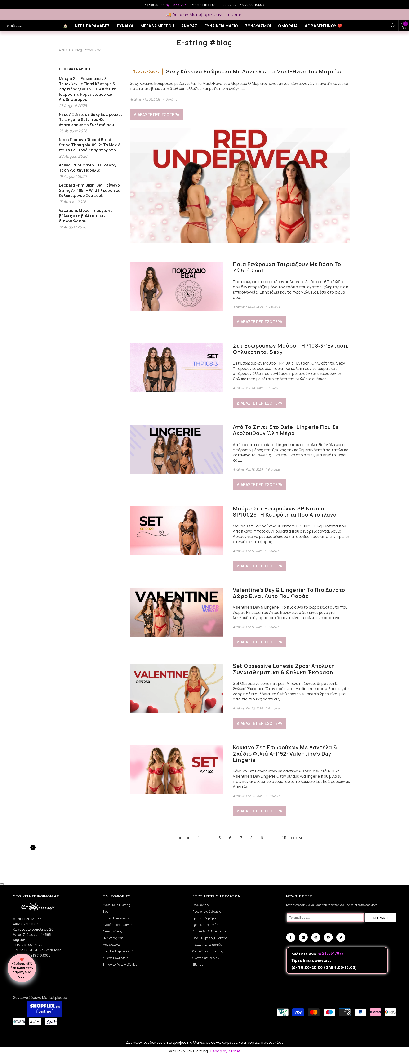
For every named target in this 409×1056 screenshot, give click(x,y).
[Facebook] (290, 937)
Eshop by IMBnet (225, 1051)
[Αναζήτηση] (393, 26)
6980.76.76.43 (32, 950)
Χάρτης (19, 939)
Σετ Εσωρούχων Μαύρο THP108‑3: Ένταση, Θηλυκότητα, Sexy (291, 349)
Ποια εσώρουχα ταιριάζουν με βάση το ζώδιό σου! (287, 267)
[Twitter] (340, 937)
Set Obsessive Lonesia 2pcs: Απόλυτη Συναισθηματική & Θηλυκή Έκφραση (284, 669)
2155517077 (179, 5)
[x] (47, 887)
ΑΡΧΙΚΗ (64, 50)
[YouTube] (328, 937)
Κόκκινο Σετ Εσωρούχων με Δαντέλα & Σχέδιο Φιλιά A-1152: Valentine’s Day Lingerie (285, 753)
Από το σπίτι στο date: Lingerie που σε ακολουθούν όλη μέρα (286, 430)
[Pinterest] (315, 937)
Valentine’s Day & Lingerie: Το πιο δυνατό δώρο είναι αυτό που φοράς (289, 593)
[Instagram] (303, 937)
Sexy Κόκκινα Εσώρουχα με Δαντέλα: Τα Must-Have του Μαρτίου (238, 71)
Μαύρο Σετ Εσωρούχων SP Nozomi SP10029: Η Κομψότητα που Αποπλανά (285, 511)
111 (284, 837)
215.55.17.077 (32, 945)
